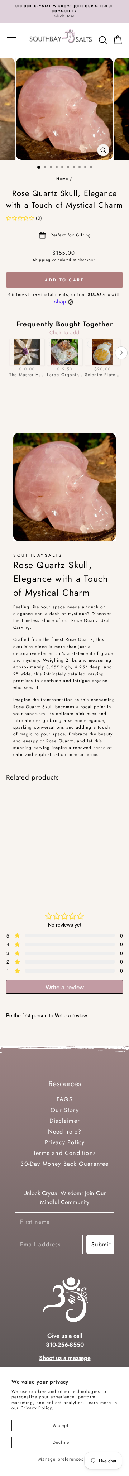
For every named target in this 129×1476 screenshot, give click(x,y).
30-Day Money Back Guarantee (64, 1164)
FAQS (65, 1099)
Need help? (64, 1131)
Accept (60, 1425)
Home (62, 179)
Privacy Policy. (37, 1408)
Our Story (65, 1110)
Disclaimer (64, 1121)
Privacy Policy (64, 1142)
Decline (61, 1442)
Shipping (42, 260)
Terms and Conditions (64, 1153)
